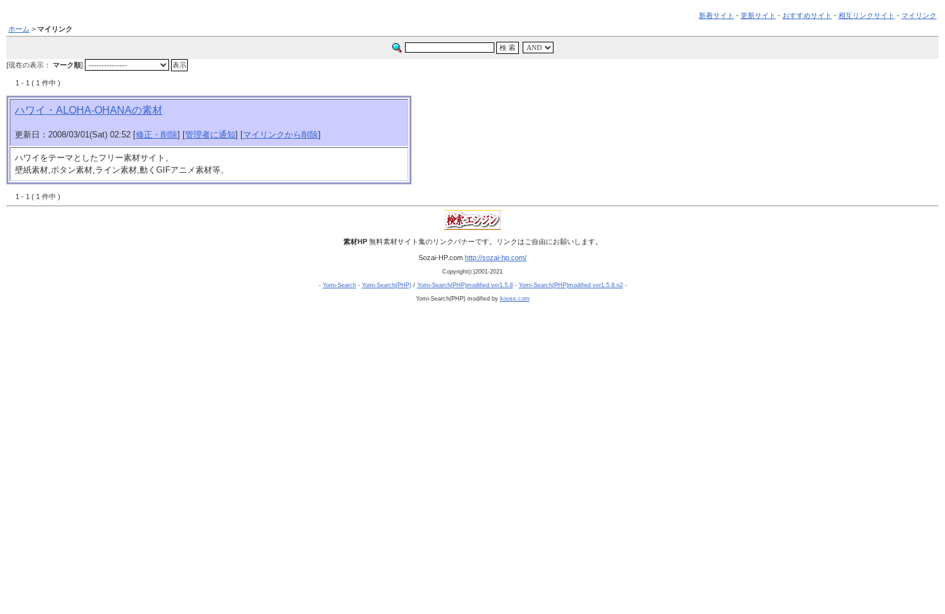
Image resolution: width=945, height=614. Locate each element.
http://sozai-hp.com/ (495, 257)
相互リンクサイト (866, 15)
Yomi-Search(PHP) (386, 285)
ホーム (19, 29)
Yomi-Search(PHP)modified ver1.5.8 (465, 285)
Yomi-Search (339, 285)
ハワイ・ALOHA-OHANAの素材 (89, 110)
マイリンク (919, 15)
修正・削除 (156, 134)
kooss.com (515, 298)
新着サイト (716, 15)
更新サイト (758, 15)
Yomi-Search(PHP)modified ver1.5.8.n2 (571, 285)
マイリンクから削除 (280, 134)
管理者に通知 (210, 134)
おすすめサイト (807, 15)
